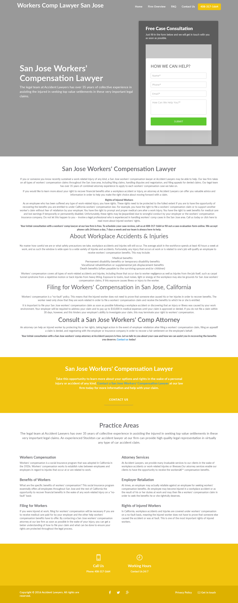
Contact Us (188, 6)
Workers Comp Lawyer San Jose (60, 5)
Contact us (118, 399)
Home (138, 6)
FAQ (173, 6)
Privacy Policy (183, 592)
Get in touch (208, 592)
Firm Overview (157, 6)
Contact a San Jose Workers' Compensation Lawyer (133, 383)
